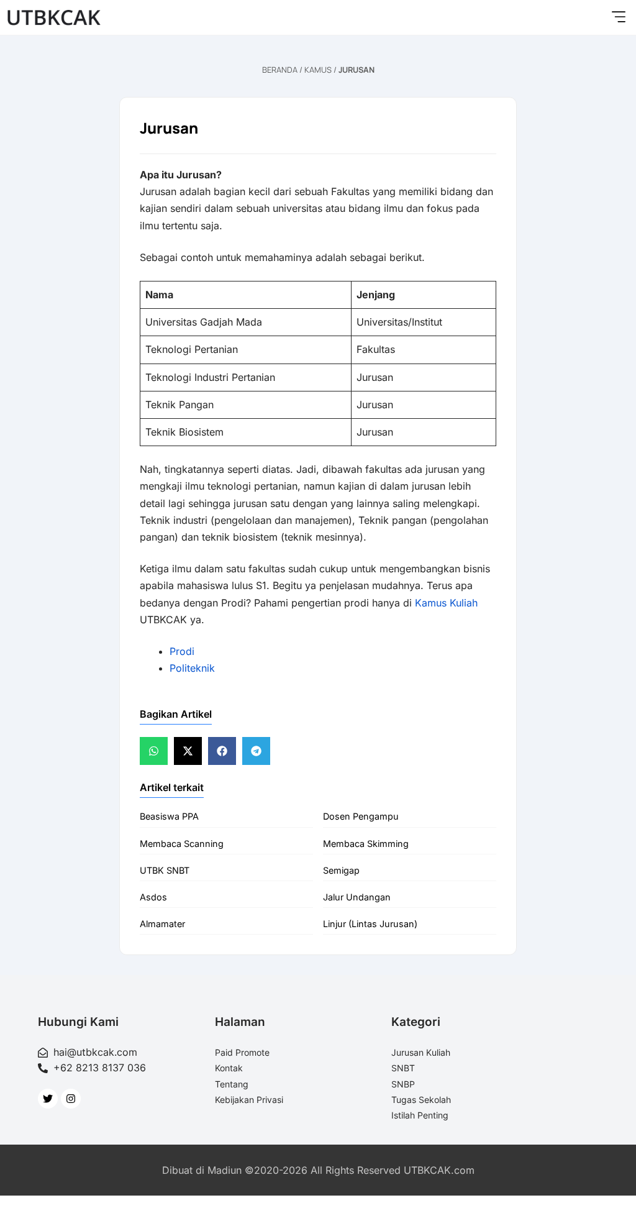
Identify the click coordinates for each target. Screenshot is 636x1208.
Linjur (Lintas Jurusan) (370, 923)
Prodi (182, 651)
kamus (318, 69)
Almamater (162, 923)
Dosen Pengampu (361, 816)
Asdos (153, 897)
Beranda (280, 69)
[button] (618, 17)
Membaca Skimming (366, 843)
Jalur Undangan (357, 897)
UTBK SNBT (164, 870)
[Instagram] (71, 1099)
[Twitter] (48, 1099)
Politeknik (192, 668)
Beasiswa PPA (169, 816)
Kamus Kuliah (446, 603)
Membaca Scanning (182, 843)
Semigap (341, 870)
